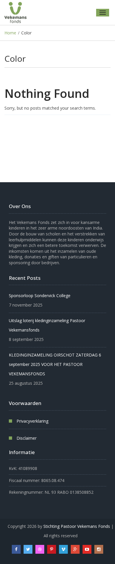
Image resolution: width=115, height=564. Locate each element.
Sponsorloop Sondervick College (39, 295)
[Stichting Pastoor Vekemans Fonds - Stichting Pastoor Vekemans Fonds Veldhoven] (17, 12)
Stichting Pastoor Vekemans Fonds (76, 526)
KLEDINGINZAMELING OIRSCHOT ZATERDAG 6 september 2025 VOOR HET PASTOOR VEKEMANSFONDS (55, 364)
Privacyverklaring (32, 421)
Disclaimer (27, 438)
